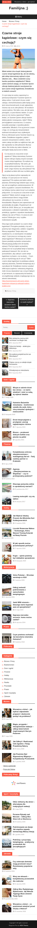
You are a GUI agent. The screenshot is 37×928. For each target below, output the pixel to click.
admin (18, 46)
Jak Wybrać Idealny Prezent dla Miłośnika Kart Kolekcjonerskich (23, 518)
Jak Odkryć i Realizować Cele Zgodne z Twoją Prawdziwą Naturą (23, 744)
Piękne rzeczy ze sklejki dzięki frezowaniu (20, 363)
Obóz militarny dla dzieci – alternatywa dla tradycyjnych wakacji (24, 804)
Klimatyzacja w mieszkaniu (19, 370)
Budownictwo (9, 665)
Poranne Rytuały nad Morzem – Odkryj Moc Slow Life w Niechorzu (22, 816)
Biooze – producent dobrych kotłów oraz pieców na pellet (21, 434)
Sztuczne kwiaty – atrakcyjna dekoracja (19, 347)
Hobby (6, 675)
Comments (28, 333)
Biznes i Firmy (11, 291)
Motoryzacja (8, 679)
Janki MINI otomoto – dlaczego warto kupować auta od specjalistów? (23, 604)
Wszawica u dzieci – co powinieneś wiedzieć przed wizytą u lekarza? (24, 906)
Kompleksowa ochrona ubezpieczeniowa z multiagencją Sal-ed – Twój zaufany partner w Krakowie (24, 456)
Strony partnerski (9, 766)
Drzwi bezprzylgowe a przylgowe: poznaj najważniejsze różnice (22, 422)
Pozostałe (8, 686)
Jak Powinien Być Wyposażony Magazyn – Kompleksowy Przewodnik (23, 756)
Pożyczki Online (9, 769)
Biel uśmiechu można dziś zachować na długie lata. (18, 339)
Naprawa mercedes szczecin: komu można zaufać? (22, 617)
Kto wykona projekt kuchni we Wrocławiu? (20, 355)
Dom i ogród (8, 668)
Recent (17, 333)
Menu (19, 17)
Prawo (6, 689)
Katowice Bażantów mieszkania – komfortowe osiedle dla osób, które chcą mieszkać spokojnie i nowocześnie (23, 407)
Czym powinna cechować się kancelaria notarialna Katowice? (23, 637)
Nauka (6, 682)
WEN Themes (24, 925)
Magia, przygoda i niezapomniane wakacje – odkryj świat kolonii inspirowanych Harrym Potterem (23, 728)
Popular (7, 333)
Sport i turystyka (10, 693)
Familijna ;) (18, 8)
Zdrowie (7, 696)
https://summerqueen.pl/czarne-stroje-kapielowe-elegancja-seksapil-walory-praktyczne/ (16, 283)
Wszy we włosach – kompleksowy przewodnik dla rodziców (23, 878)
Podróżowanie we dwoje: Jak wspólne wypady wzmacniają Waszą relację (23, 829)
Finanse (7, 672)
